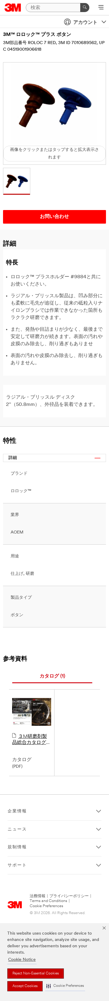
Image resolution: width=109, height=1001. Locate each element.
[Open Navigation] (101, 7)
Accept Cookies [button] (25, 986)
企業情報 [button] (17, 811)
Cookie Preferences (46, 906)
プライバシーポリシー (69, 896)
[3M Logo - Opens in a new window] (13, 7)
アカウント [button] (85, 22)
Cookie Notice (22, 960)
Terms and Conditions (48, 901)
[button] (65, 986)
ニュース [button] (17, 829)
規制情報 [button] (17, 847)
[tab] (52, 676)
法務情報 (37, 896)
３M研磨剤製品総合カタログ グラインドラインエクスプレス (31, 740)
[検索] (84, 7)
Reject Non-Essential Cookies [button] (35, 973)
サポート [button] (17, 865)
